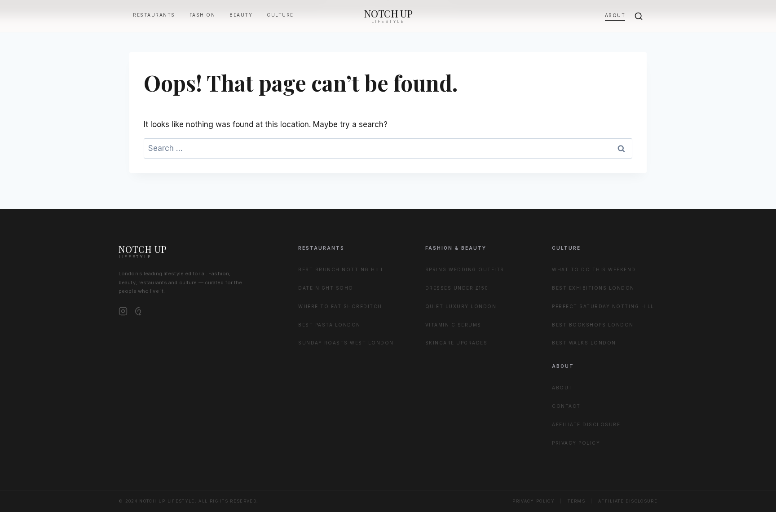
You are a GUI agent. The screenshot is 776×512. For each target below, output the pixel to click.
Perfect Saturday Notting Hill (603, 306)
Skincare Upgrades (456, 342)
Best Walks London (584, 342)
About (615, 15)
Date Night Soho (325, 288)
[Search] (638, 16)
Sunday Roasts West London (346, 342)
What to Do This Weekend (594, 269)
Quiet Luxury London (461, 306)
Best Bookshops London (593, 324)
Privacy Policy (576, 443)
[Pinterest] (139, 311)
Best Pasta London (329, 324)
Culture (280, 15)
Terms (576, 501)
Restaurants (154, 15)
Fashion (203, 15)
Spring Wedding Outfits (464, 269)
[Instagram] (123, 311)
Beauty (240, 15)
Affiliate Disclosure (586, 424)
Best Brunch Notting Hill (341, 269)
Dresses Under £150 (457, 288)
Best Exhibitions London (593, 288)
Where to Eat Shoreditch (340, 306)
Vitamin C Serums (453, 324)
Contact (566, 406)
